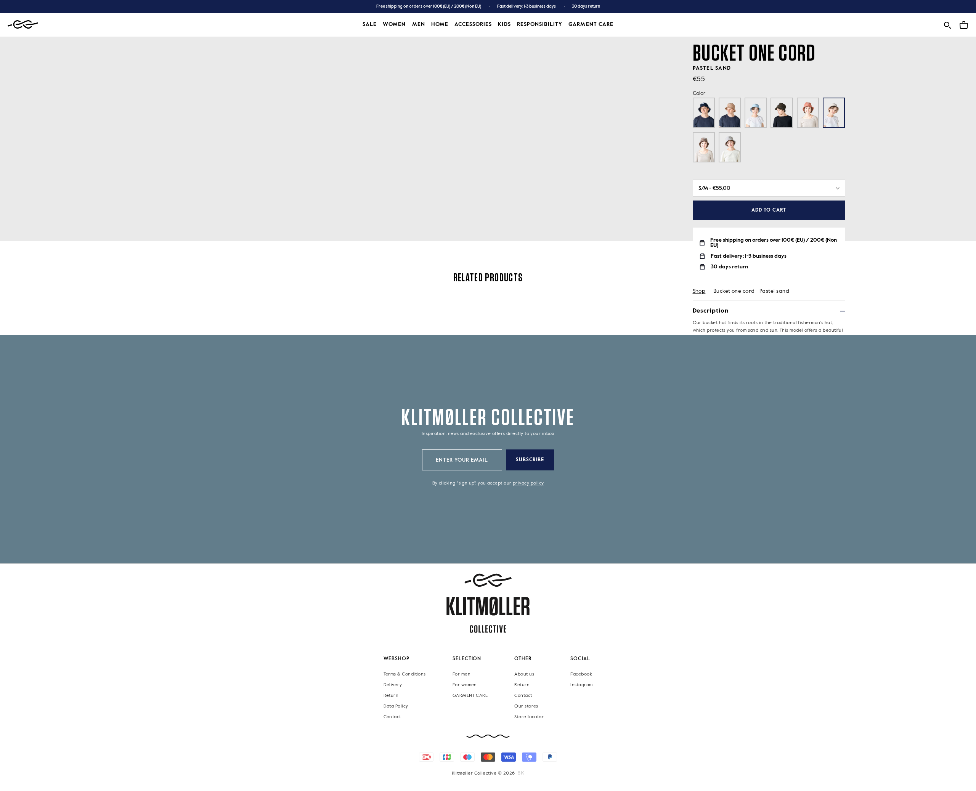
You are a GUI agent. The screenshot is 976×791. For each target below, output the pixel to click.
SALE (370, 24)
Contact (392, 716)
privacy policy (528, 483)
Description (711, 311)
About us (524, 674)
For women (465, 684)
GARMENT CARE (470, 695)
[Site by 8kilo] (521, 773)
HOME (439, 24)
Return (391, 695)
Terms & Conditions (405, 674)
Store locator (529, 716)
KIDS (504, 24)
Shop (699, 291)
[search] (947, 24)
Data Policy (396, 706)
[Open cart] (963, 24)
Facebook (581, 674)
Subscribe (530, 459)
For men (461, 674)
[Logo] (23, 24)
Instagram (581, 684)
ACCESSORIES (473, 24)
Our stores (526, 706)
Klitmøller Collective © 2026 (483, 773)
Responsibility (540, 24)
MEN (418, 24)
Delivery (393, 684)
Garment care (590, 24)
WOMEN (394, 24)
